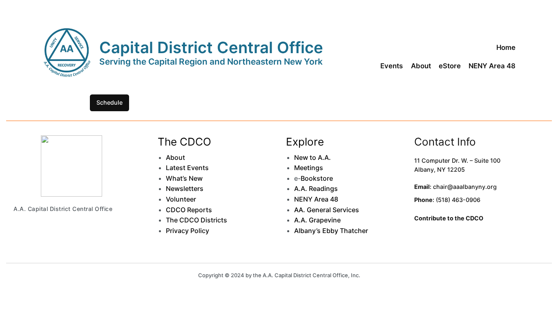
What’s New (184, 178)
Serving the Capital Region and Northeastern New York (211, 61)
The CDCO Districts (196, 220)
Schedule (109, 102)
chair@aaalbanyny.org (465, 186)
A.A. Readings (316, 188)
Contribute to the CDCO (448, 218)
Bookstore (317, 178)
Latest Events (187, 168)
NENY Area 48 (316, 199)
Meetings (308, 168)
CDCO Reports (189, 210)
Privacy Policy (187, 231)
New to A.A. (312, 157)
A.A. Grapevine (317, 220)
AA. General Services (326, 210)
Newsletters (184, 188)
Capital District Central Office (211, 47)
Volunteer (181, 199)
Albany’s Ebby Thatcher (331, 231)
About (175, 157)
